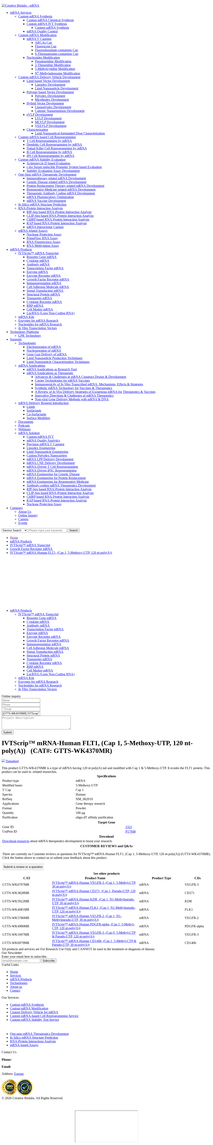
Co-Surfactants (36, 414)
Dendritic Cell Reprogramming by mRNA (54, 144)
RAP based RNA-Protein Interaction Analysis (57, 223)
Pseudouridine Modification (53, 61)
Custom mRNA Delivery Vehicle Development (49, 77)
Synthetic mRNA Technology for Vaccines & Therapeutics (73, 388)
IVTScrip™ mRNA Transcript (38, 253)
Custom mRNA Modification (37, 35)
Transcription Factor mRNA (45, 268)
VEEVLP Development (50, 126)
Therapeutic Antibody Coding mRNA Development (61, 193)
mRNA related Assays (32, 230)
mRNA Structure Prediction (42, 204)
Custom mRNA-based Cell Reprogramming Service (44, 1016)
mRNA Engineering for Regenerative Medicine (58, 481)
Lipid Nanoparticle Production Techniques (54, 358)
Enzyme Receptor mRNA (44, 275)
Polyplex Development (50, 96)
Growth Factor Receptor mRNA (48, 279)
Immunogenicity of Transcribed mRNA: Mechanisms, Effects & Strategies (89, 384)
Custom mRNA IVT (40, 436)
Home (14, 537)
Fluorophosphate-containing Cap (56, 50)
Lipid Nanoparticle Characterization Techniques (58, 362)
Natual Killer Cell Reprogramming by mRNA (57, 148)
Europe (19, 1073)
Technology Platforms (24, 332)
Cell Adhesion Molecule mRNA (48, 287)
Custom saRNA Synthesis (52, 27)
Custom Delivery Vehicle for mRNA (34, 1012)
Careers (23, 519)
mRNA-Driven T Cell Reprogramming (52, 466)
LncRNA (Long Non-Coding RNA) (50, 313)
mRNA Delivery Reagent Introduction (43, 403)
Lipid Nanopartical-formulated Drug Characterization (70, 133)
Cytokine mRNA (38, 260)
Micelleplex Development (52, 99)
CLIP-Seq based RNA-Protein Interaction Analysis (60, 215)
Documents (25, 421)
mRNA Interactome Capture (45, 227)
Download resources (15, 841)
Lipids (31, 407)
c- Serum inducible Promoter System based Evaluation (64, 167)
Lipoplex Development (50, 84)
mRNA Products (21, 249)
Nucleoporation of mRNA (44, 350)
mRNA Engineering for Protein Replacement (56, 478)
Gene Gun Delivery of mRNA (47, 354)
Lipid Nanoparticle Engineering (47, 451)
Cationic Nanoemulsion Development (59, 111)
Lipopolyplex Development (53, 107)
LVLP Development (48, 118)
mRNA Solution (29, 433)
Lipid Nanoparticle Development (56, 88)
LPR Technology (29, 335)
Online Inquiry (28, 515)
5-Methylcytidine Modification (55, 69)
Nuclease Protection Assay (44, 234)
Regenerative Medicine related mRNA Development (61, 189)
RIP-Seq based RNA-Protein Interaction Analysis (59, 212)
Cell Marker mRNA (40, 309)
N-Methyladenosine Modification (57, 73)
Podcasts (24, 425)
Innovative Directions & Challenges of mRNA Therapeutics (74, 395)
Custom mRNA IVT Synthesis (47, 24)
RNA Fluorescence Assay (44, 242)
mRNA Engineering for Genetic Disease (53, 474)
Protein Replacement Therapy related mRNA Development (65, 186)
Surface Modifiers (38, 418)
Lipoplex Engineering (41, 448)
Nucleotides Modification (43, 57)
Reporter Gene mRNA (42, 257)
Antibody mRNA (38, 264)
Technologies (27, 343)
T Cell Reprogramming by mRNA (49, 141)
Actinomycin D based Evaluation (48, 163)
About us (16, 987)
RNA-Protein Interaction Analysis (40, 208)
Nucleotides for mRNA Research (40, 324)
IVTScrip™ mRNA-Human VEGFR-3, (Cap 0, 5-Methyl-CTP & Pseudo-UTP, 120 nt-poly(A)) (94, 934)
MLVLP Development (49, 122)
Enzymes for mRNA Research (38, 320)
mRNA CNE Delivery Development (51, 463)
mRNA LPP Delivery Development (50, 459)
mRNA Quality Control (42, 31)
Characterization (37, 129)
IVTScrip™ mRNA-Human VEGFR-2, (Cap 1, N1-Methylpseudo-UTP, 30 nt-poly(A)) (86, 917)
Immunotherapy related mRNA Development (56, 178)
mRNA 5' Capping (39, 39)
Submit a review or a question (23, 866)
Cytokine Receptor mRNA (44, 302)
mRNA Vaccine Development (46, 200)
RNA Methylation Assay (43, 245)
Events (22, 523)
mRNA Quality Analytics (43, 440)
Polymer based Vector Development (50, 92)
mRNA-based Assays (24, 1045)
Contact (15, 990)
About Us (24, 511)
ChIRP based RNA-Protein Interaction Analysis (58, 219)
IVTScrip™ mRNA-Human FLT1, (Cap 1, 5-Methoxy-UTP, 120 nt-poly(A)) (61, 552)
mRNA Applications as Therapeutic (50, 373)
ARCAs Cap (43, 42)
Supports (16, 339)
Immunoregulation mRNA (44, 283)
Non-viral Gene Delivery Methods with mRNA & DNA (72, 399)
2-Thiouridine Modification (53, 65)
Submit (7, 732)
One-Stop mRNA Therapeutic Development (47, 174)
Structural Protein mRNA (43, 294)
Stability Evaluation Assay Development (53, 171)
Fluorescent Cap (45, 46)
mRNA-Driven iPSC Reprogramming (52, 470)
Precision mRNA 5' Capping (45, 444)
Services (15, 975)
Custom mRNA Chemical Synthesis (50, 20)
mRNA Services (20, 12)
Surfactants (34, 410)
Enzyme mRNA (37, 272)
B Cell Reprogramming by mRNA (49, 152)
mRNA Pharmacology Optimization (50, 197)
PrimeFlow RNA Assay (42, 238)
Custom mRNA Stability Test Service (34, 1019)
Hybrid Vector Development (45, 103)
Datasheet (12, 761)
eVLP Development (40, 114)
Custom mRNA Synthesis (35, 16)
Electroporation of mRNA (44, 347)
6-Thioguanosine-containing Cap (56, 54)
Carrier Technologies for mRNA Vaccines (62, 380)
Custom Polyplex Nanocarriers (47, 455)
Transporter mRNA (39, 298)
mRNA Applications (31, 365)
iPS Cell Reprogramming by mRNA (50, 156)
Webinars (24, 429)
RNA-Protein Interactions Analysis (33, 1041)
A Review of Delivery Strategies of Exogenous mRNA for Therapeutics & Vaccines (95, 392)
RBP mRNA (35, 305)
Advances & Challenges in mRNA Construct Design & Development (80, 377)
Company (16, 508)
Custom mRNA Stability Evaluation (42, 159)
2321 (128, 827)
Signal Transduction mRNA (45, 290)
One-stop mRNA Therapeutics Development (39, 1034)
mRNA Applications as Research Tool (52, 369)
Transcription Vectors (37, 328)
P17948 (130, 831)
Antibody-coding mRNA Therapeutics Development (61, 485)
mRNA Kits (26, 317)
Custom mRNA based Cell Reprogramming (47, 137)
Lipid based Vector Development (48, 81)
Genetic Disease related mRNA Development (56, 182)
